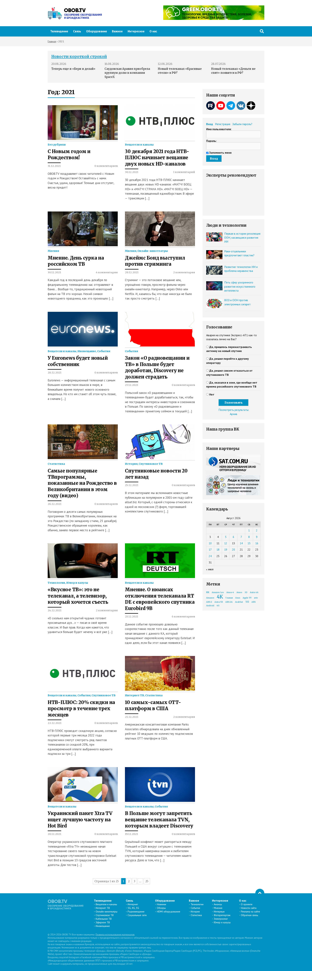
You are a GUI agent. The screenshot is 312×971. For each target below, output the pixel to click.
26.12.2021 (54, 504)
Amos (239, 592)
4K (220, 597)
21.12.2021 (131, 716)
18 (217, 549)
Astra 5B (218, 602)
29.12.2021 (131, 272)
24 (210, 556)
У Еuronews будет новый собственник (78, 361)
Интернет (133, 904)
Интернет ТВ (134, 695)
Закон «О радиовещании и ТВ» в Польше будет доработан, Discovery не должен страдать (157, 367)
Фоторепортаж (222, 915)
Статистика (56, 463)
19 (225, 549)
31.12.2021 (54, 166)
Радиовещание (136, 911)
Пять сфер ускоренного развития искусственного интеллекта (239, 286)
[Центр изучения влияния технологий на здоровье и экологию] (213, 19)
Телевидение (59, 31)
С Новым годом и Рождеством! (69, 155)
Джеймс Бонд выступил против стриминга (155, 261)
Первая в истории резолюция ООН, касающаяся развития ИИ (242, 237)
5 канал (229, 598)
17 (210, 549)
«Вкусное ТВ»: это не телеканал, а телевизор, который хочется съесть (78, 596)
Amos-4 (230, 592)
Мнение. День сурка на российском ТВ (76, 261)
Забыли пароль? (242, 124)
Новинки (161, 904)
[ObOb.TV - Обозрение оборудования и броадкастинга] (75, 13)
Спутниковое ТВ (151, 463)
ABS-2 (209, 602)
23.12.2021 (131, 616)
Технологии (56, 582)
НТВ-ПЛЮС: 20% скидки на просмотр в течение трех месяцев (81, 709)
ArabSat (239, 602)
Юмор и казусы (77, 582)
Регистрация (222, 124)
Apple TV (247, 598)
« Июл (210, 569)
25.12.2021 (131, 485)
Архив (233, 414)
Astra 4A (254, 592)
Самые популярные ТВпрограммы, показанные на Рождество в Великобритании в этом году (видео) (82, 483)
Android (210, 605)
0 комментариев (106, 166)
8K (207, 592)
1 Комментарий (184, 172)
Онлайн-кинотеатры (152, 251)
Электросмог (221, 918)
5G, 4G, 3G (133, 908)
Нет (211, 394)
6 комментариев (183, 616)
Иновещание (86, 351)
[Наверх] (259, 893)
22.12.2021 (54, 723)
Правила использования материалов (115, 934)
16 (256, 543)
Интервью (219, 911)
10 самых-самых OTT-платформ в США (153, 705)
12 (225, 543)
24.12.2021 (54, 610)
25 (146, 881)
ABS (254, 602)
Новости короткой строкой (79, 56)
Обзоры (161, 908)
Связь (77, 31)
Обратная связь (249, 915)
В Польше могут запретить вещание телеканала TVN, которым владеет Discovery (159, 819)
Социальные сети (137, 915)
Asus (237, 598)
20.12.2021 (54, 834)
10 (210, 543)
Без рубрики (57, 144)
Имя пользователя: (218, 129)
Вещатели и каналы (139, 144)
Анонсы (218, 904)
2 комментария (184, 272)
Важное (117, 31)
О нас (153, 31)
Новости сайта (248, 908)
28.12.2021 (54, 372)
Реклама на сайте (250, 911)
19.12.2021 (131, 834)
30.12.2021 (131, 172)
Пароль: (211, 140)
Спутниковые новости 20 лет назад (156, 474)
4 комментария (107, 272)
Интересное (136, 31)
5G (247, 601)
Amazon (210, 598)
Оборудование (96, 31)
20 (233, 549)
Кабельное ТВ (104, 918)
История (131, 463)
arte (256, 598)
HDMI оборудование (168, 911)
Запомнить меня (220, 152)
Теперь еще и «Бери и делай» (73, 68)
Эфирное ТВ (103, 922)
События (103, 351)
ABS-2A (229, 602)
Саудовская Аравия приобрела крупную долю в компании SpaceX (127, 73)
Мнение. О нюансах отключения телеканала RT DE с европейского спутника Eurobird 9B (159, 599)
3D (246, 592)
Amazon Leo (218, 592)
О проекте (246, 904)
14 (241, 543)
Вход (209, 124)
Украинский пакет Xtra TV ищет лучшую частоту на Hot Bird (80, 819)
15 (249, 543)
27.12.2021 (131, 385)
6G (218, 605)
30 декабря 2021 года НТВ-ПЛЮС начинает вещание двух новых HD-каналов (157, 158)
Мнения (53, 251)
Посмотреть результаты (233, 410)
